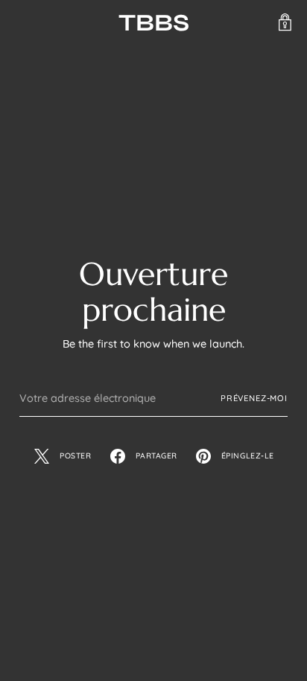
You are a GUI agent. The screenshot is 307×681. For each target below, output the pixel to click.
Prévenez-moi (254, 398)
